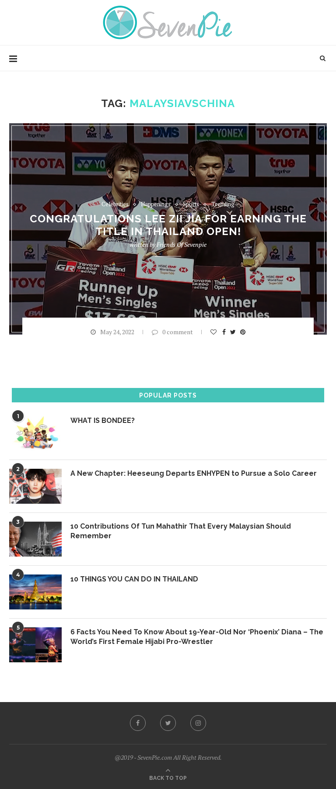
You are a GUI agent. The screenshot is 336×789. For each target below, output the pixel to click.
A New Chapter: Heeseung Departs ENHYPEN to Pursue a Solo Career (193, 473)
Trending (222, 204)
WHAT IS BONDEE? (102, 420)
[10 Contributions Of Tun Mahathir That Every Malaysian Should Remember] (35, 539)
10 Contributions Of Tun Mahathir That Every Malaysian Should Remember (180, 531)
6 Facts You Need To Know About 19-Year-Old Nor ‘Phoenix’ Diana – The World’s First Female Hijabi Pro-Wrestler (196, 637)
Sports (191, 204)
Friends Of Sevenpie (181, 245)
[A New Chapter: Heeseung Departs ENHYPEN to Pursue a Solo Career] (35, 486)
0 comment (177, 332)
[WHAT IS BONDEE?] (35, 433)
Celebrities (115, 204)
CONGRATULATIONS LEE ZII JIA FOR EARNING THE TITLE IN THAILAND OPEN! (168, 225)
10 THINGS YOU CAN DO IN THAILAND (134, 579)
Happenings (156, 204)
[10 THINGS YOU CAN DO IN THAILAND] (35, 591)
